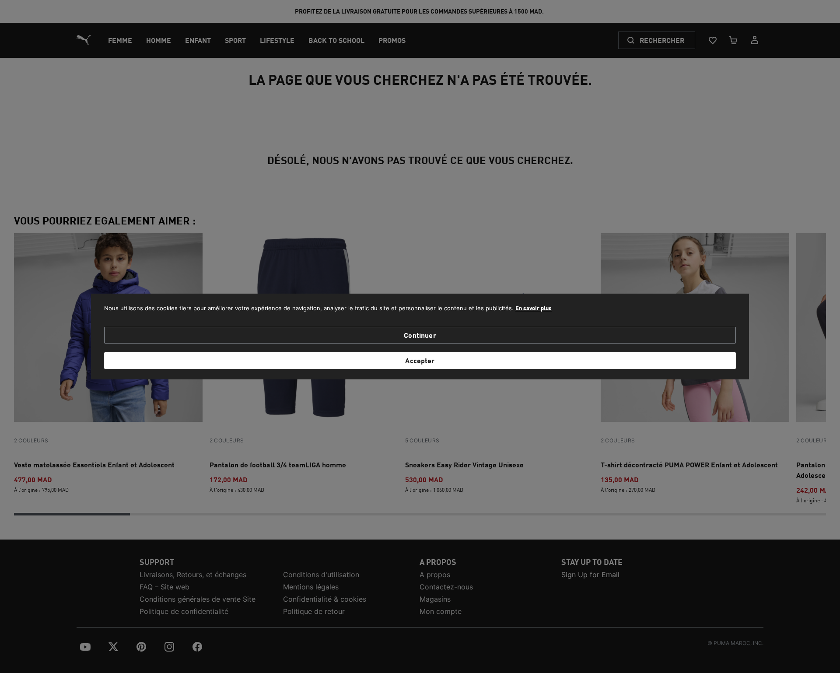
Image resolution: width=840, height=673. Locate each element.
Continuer (420, 335)
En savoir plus (533, 308)
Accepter (419, 360)
